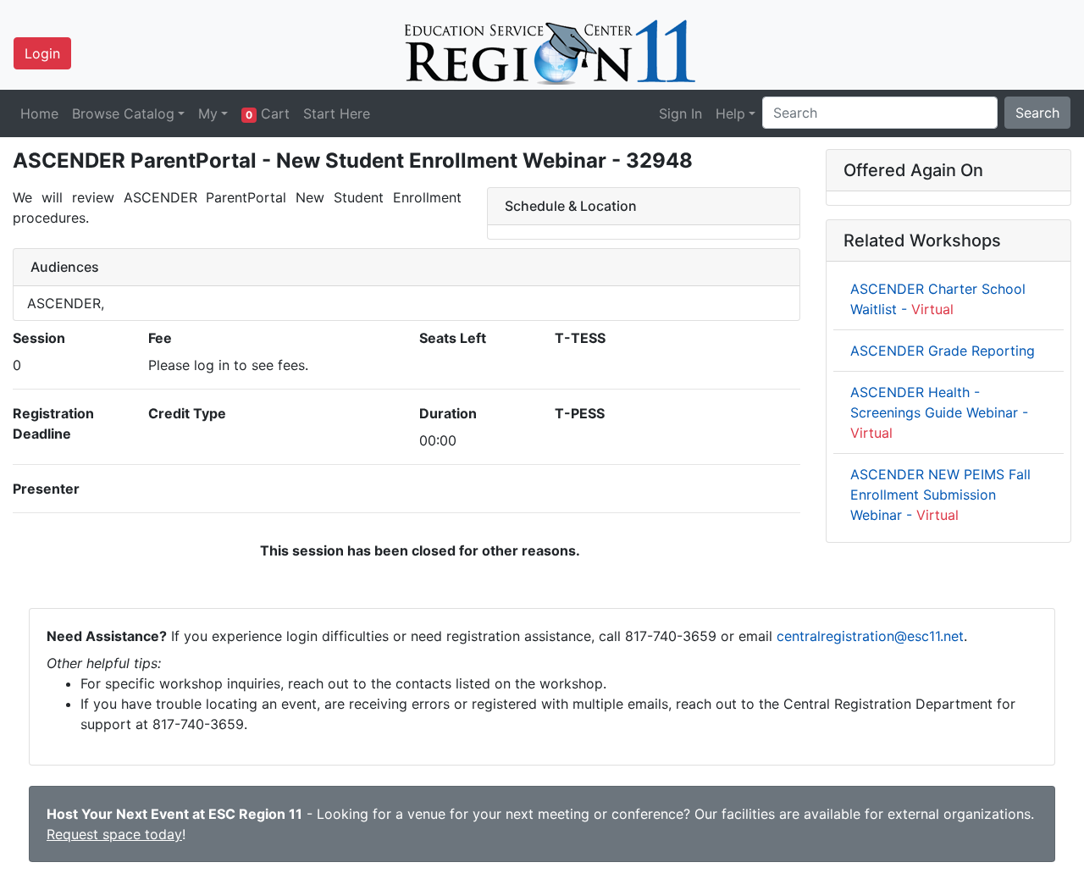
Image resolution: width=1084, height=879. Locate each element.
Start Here (336, 113)
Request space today (114, 834)
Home (39, 113)
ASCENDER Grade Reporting (942, 350)
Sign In (680, 113)
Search (1037, 112)
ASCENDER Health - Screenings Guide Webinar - (939, 412)
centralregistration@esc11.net (870, 635)
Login (42, 53)
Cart (268, 113)
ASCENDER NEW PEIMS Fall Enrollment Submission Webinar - (940, 494)
